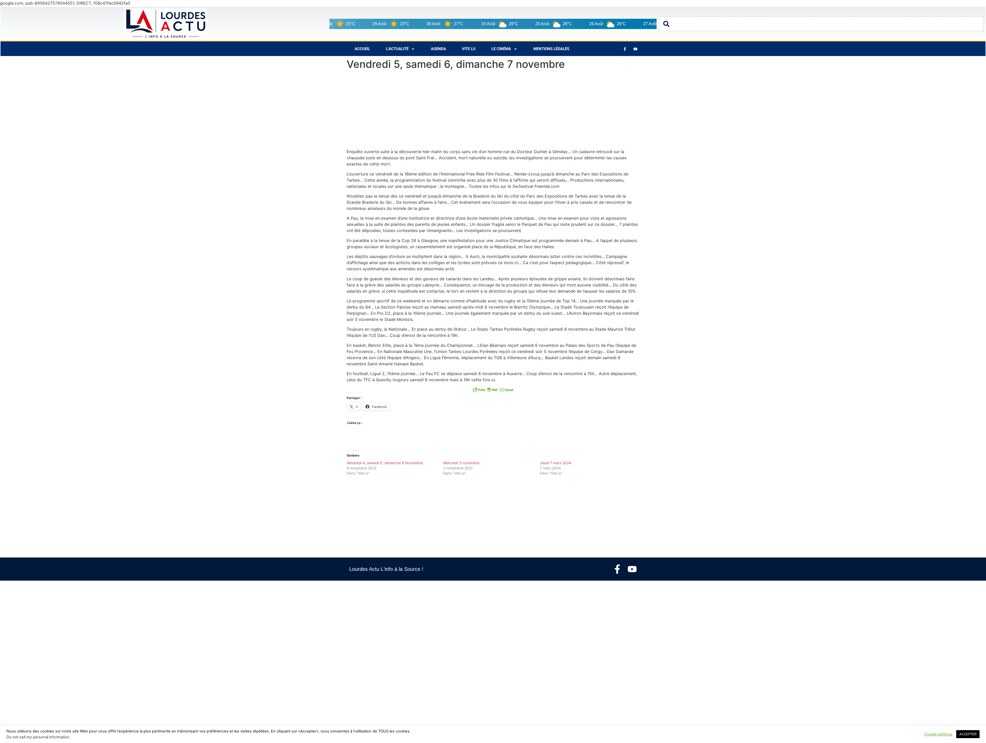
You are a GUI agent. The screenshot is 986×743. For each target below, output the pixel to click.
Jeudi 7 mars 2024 (555, 463)
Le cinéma (501, 49)
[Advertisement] (493, 110)
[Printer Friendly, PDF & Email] (493, 390)
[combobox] (821, 24)
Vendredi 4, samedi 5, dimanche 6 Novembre (385, 463)
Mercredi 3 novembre (461, 463)
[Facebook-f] (617, 569)
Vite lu (469, 49)
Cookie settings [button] (938, 734)
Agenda (438, 49)
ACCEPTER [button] (967, 734)
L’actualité (397, 49)
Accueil (362, 49)
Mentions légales (551, 49)
